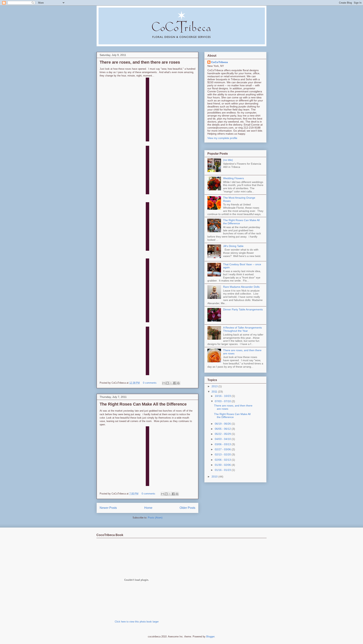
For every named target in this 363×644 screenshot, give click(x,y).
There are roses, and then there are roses (140, 62)
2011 (215, 391)
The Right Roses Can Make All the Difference (143, 404)
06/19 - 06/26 (223, 423)
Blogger (210, 636)
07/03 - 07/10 (223, 401)
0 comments (150, 382)
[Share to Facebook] (175, 383)
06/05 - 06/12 (223, 428)
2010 (215, 476)
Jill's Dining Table (233, 246)
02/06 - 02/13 (223, 459)
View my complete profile (222, 138)
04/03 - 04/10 (223, 438)
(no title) (228, 159)
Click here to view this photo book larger (137, 621)
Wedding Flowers (233, 178)
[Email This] (164, 383)
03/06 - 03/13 (223, 444)
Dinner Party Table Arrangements (243, 309)
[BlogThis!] (167, 383)
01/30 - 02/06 (223, 464)
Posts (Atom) (155, 517)
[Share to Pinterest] (178, 383)
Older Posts (187, 507)
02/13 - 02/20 (223, 454)
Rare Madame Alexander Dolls (241, 286)
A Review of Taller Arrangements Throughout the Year (242, 329)
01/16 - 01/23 (223, 469)
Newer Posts (108, 507)
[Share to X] (171, 383)
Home (148, 507)
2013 (215, 386)
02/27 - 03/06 (223, 449)
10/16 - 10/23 (223, 395)
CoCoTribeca (219, 62)
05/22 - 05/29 (223, 433)
